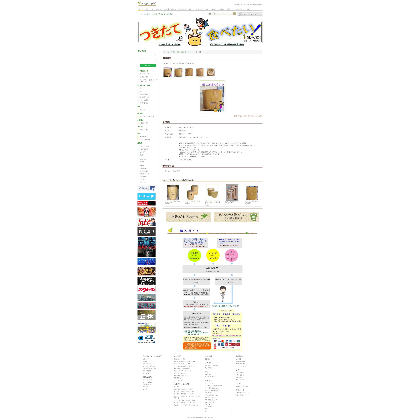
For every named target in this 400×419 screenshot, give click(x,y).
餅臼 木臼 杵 (144, 74)
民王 (206, 411)
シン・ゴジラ (209, 383)
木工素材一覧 (144, 123)
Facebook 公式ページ (242, 392)
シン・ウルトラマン (211, 402)
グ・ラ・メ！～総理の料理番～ (214, 385)
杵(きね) (145, 361)
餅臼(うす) (146, 359)
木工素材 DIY (209, 359)
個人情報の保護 (144, 171)
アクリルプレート (210, 368)
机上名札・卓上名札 (170, 9)
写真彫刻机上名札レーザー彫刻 (183, 389)
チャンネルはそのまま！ (212, 388)
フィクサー (208, 406)
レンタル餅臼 (144, 100)
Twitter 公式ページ (241, 395)
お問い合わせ (240, 9)
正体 (206, 409)
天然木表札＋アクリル (180, 375)
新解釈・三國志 (209, 397)
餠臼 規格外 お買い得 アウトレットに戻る (248, 116)
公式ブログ (142, 182)
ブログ (249, 9)
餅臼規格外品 (144, 94)
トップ (141, 9)
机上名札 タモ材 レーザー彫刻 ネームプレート (187, 397)
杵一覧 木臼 (144, 77)
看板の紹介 (143, 136)
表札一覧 (158, 9)
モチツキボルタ (144, 146)
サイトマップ (143, 179)
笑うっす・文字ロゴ (149, 366)
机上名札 (176, 387)
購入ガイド (230, 9)
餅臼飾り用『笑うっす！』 (151, 368)
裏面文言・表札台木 (180, 373)
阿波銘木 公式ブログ (242, 386)
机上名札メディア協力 (185, 9)
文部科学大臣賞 (144, 168)
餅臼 (147, 9)
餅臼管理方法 (144, 103)
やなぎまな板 (144, 149)
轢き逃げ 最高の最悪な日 (212, 390)
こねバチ (142, 152)
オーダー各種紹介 (145, 139)
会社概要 (142, 165)
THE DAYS (208, 404)
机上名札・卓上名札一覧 (147, 116)
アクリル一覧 (144, 130)
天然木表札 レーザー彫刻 (182, 368)
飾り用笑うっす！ (145, 97)
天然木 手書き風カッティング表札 (185, 361)
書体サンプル (143, 159)
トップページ (240, 372)
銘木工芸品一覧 (147, 379)
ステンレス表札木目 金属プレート (185, 366)
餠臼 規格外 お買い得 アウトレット (148, 80)
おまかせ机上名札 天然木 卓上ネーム (186, 400)
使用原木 (221, 9)
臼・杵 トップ (167, 52)
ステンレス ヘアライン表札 (182, 364)
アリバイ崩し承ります (211, 395)
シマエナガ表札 (178, 380)
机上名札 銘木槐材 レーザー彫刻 (185, 402)
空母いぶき (208, 392)
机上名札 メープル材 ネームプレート (186, 405)
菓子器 (142, 155)
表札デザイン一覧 (179, 359)
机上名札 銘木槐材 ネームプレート (185, 394)
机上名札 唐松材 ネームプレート (185, 391)
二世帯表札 (177, 378)
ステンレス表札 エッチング (182, 371)
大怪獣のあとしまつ (211, 400)
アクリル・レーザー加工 (201, 9)
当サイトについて (144, 173)
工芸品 (213, 9)
